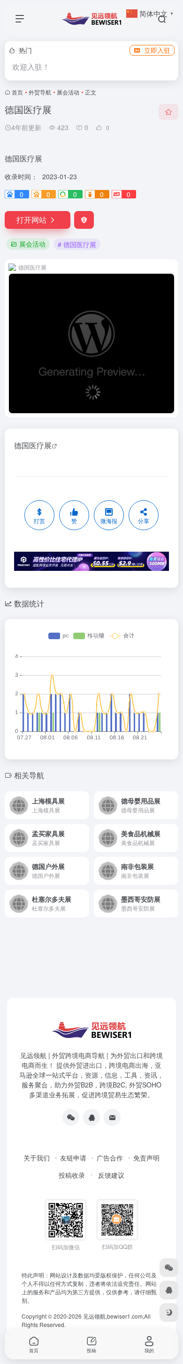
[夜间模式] (169, 1312)
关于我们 (36, 1157)
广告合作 (110, 1157)
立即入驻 (157, 50)
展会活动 (68, 92)
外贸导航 (40, 92)
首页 (17, 92)
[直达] (81, 799)
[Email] (112, 1117)
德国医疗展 (33, 445)
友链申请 (73, 1157)
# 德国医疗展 (77, 244)
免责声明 (146, 1157)
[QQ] (91, 1117)
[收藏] (168, 112)
